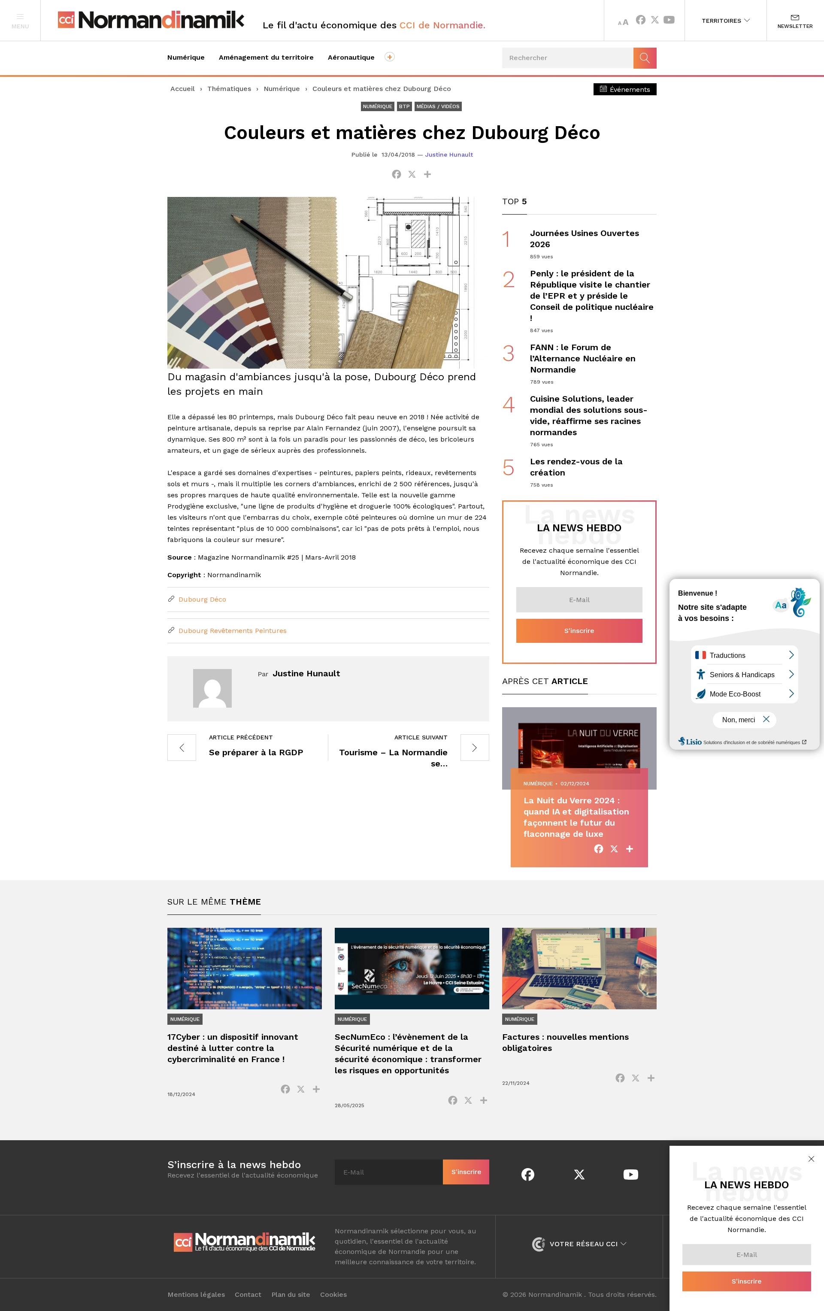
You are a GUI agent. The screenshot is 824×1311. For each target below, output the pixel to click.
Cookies (333, 1294)
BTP (404, 106)
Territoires (722, 20)
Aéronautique (351, 57)
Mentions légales (196, 1294)
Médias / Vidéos (438, 106)
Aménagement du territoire (266, 57)
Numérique (186, 57)
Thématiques (229, 89)
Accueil (182, 89)
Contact (248, 1294)
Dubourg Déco (201, 599)
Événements (629, 89)
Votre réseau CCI (584, 1244)
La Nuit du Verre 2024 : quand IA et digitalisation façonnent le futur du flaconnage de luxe (576, 817)
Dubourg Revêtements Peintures (231, 631)
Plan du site (290, 1294)
